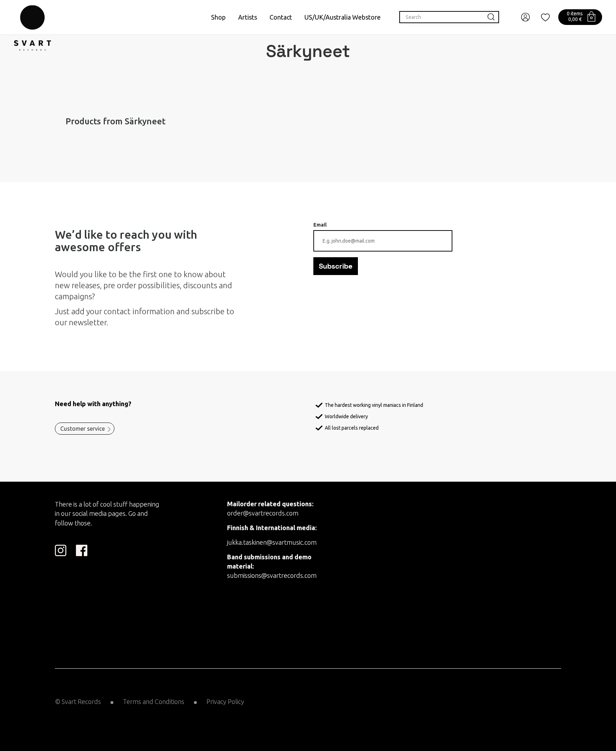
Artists (247, 17)
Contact (281, 17)
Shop (218, 17)
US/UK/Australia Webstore (342, 17)
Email (320, 225)
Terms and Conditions (153, 701)
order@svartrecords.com (262, 513)
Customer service (82, 428)
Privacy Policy (225, 701)
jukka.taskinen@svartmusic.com (272, 542)
